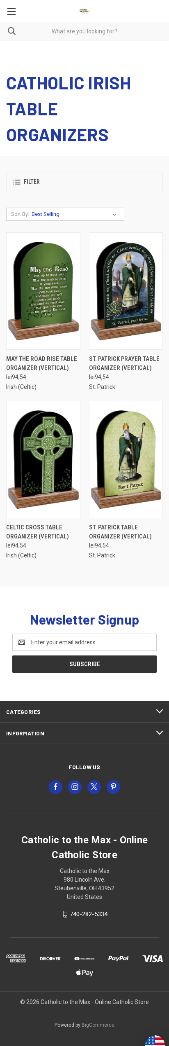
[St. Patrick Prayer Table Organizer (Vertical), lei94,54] (126, 291)
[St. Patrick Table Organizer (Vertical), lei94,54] (126, 459)
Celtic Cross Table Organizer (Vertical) (37, 532)
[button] (84, 182)
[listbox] (75, 214)
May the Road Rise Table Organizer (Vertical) (41, 363)
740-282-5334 (88, 914)
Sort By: (20, 214)
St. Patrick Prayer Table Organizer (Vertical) (124, 363)
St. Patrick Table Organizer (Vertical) (120, 532)
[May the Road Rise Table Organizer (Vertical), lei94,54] (43, 291)
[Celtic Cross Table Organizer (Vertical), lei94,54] (43, 459)
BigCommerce (98, 1025)
